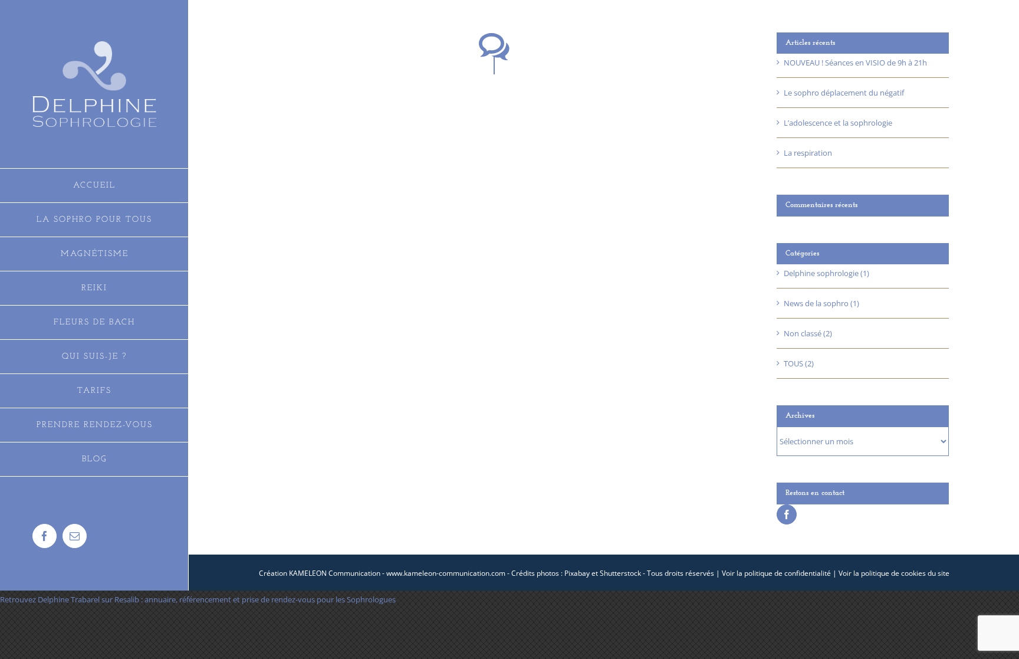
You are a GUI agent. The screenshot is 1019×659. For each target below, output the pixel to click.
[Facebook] (787, 514)
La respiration (808, 152)
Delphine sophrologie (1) (826, 273)
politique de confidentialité (787, 573)
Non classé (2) (808, 333)
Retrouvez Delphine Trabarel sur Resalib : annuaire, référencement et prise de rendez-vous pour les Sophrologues (198, 599)
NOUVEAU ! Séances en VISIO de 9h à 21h (855, 62)
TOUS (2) (799, 363)
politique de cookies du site (905, 573)
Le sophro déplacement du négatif (844, 92)
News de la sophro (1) (821, 303)
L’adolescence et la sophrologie (838, 122)
